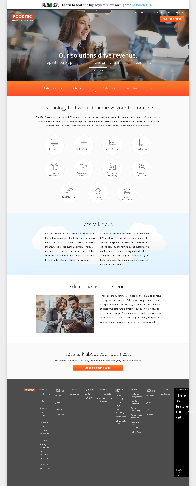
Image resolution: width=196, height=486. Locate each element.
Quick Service (58, 404)
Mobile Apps (44, 426)
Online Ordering (43, 406)
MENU (98, 11)
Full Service (59, 414)
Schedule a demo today (98, 367)
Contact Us (74, 393)
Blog (169, 12)
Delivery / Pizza (58, 397)
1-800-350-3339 (140, 12)
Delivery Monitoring (44, 446)
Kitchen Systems (42, 399)
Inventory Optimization (45, 439)
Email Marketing (43, 420)
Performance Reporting (45, 453)
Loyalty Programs (43, 413)
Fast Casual (59, 409)
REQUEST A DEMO (172, 19)
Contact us (157, 12)
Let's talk (98, 70)
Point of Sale (44, 393)
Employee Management (45, 432)
